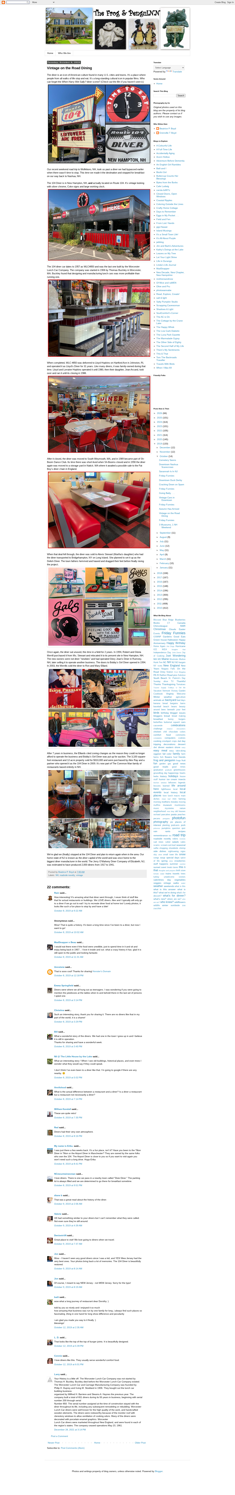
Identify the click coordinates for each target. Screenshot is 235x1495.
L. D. (57, 1337)
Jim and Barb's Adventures (169, 246)
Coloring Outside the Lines (169, 204)
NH (57, 875)
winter (165, 905)
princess (156, 828)
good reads (160, 766)
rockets (182, 839)
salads (175, 842)
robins (175, 839)
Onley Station (166, 672)
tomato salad (158, 874)
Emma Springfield (63, 985)
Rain (57, 893)
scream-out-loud (168, 845)
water (183, 883)
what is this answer (164, 889)
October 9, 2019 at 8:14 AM (68, 1268)
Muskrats (174, 659)
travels (176, 873)
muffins (156, 805)
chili (165, 732)
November (165, 451)
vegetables (179, 880)
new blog (170, 811)
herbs (156, 776)
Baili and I (161, 168)
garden (162, 764)
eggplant (157, 754)
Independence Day (162, 652)
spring (164, 861)
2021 (160, 435)
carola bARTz (163, 190)
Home (50, 53)
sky (155, 854)
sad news (158, 842)
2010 (160, 608)
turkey (156, 877)
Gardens (167, 636)
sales (182, 842)
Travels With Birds (165, 364)
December (165, 447)
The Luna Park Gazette (168, 334)
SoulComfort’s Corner (167, 313)
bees (163, 710)
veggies (157, 883)
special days (172, 857)
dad (179, 741)
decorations (169, 744)
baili (56, 1297)
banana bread (160, 703)
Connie (58, 1356)
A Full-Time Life (164, 149)
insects (181, 779)
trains (168, 873)
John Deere (176, 652)
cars (183, 722)
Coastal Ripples (164, 200)
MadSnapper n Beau (65, 942)
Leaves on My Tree (166, 253)
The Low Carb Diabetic (168, 331)
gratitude (168, 770)
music (156, 808)
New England (171, 665)
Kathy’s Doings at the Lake (169, 249)
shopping (163, 848)
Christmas (159, 629)
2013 (160, 595)
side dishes (159, 851)
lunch (170, 796)
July (162, 541)
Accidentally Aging (165, 153)
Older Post (140, 1442)
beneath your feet (176, 710)
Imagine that (178, 649)
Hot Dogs (171, 646)
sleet (160, 855)
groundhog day (160, 773)
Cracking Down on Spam (171, 484)
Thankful (181, 681)
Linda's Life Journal (166, 265)
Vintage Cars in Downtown (167, 499)
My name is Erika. (63, 1146)
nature (182, 808)
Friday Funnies (166, 475)
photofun (178, 818)
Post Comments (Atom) (73, 1448)
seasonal (180, 845)
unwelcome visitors (175, 877)
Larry (57, 1374)
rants (167, 831)
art (163, 700)
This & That (162, 353)
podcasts (175, 825)
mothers (166, 802)
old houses (180, 811)
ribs (170, 836)
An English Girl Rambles (168, 164)
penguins (166, 818)
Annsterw (59, 967)
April (162, 554)
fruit (183, 760)
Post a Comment (59, 1436)
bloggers (157, 716)
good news (179, 763)
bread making (178, 716)
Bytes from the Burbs (167, 182)
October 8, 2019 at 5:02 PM (68, 1077)
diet (155, 747)
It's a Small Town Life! (167, 234)
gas (169, 764)
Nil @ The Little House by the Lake (73, 1056)
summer (174, 864)
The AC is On (163, 317)
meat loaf (166, 799)
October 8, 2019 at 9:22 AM (68, 910)
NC (164, 662)
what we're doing (167, 892)
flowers (168, 757)
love (165, 796)
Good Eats (179, 636)
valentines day (162, 880)
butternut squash (172, 722)
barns (182, 703)
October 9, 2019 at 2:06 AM (68, 1204)
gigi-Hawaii (161, 227)
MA (155, 659)
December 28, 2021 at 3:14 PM (70, 1429)
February (165, 563)
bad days (181, 700)
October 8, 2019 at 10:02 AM (68, 932)
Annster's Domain (102, 971)
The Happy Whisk (165, 327)
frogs (178, 760)
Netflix (160, 666)
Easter (182, 629)
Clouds (172, 629)
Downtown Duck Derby (170, 480)
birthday (165, 713)
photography (160, 821)
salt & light (161, 298)
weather (158, 886)
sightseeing (173, 851)
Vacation (157, 691)
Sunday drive (160, 681)
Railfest (163, 675)
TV (172, 681)
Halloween (173, 640)
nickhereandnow (164, 279)
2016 (160, 581)
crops (174, 741)
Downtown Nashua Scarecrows (168, 465)
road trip (178, 835)
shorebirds (173, 848)
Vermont (166, 691)
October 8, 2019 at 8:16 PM (68, 1136)
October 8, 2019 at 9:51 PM (68, 1185)
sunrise (182, 864)
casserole (157, 725)
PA (154, 675)
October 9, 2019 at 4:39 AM (68, 1225)
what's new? (159, 899)
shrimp (182, 848)
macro (177, 796)
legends (181, 783)
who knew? (167, 902)
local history (170, 792)
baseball (157, 706)
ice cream (172, 779)
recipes (181, 831)
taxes (175, 867)
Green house (160, 640)
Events (156, 633)
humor (162, 779)
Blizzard (157, 620)
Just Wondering (175, 655)
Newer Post (53, 1442)
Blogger (159, 1471)
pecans (156, 818)
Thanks (157, 684)
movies (174, 802)
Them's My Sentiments (168, 350)
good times (178, 767)
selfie (155, 848)
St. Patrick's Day (177, 678)
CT (168, 623)
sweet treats (166, 867)
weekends (169, 886)
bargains (174, 703)
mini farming (178, 799)
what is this (180, 886)
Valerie (57, 1214)
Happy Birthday (176, 643)
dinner (161, 747)
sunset (156, 867)
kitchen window (160, 783)
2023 (160, 426)
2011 (159, 603)
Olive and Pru (163, 286)
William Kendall (62, 1109)
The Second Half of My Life (170, 346)
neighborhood (159, 811)
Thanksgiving (168, 684)
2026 (160, 413)
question (176, 828)
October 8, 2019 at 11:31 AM (68, 957)
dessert (181, 744)
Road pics (172, 675)
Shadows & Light (164, 309)
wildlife (156, 905)
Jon (56, 1254)
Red (56, 1127)
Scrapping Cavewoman (168, 305)
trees (183, 874)
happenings (173, 773)
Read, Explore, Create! (168, 294)
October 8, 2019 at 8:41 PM (68, 1164)
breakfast (158, 719)
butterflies (158, 722)
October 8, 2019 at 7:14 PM (68, 1099)
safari (167, 842)
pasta (174, 814)
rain (155, 831)
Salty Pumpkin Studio (167, 301)
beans (174, 706)
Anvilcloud (60, 1087)
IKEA (164, 649)
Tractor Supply (159, 688)
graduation (158, 770)
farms (156, 757)
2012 (160, 599)
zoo (183, 905)
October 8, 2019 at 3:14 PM (68, 1000)
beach (166, 706)
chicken (157, 731)
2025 (160, 417)
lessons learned (161, 786)
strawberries (179, 861)
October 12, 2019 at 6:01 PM (68, 1364)
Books (156, 623)
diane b (58, 1195)
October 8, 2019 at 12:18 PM (68, 975)
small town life (170, 854)
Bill (56, 1031)
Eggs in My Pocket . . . (167, 215)
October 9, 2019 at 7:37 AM (68, 1244)
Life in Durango (164, 261)
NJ (173, 662)
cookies (181, 738)
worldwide (175, 905)
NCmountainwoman (65, 1174)
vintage (79, 875)
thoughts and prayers (167, 870)
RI (158, 675)
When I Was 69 (164, 367)
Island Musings (164, 230)
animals (157, 700)
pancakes (165, 814)
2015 (160, 586)
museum (167, 805)
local (175, 789)
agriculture (180, 697)
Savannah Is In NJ (168, 471)
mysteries (169, 808)
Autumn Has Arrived (169, 509)
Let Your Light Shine (166, 257)
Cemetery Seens (167, 460)
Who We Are (64, 53)
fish (161, 757)
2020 (160, 439)
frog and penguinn (164, 760)
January (164, 567)
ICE (155, 649)
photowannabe (163, 290)
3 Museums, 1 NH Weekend (168, 526)
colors (182, 732)
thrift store (180, 870)
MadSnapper (162, 268)
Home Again (159, 646)
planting (166, 825)
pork (183, 825)
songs (156, 858)
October (164, 456)
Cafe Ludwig (162, 186)
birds (156, 712)
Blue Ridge (168, 620)
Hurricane (180, 646)
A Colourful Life (164, 145)
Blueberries (180, 620)
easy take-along (177, 751)
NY (154, 666)
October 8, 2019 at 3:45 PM (68, 1046)
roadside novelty (67, 875)
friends (182, 757)
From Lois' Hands (165, 223)
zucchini (157, 908)
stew (171, 861)
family (176, 753)
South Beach (160, 678)
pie (171, 822)
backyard (170, 699)
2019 (160, 443)
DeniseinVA (60, 1235)
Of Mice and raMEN (166, 282)
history (163, 776)
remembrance (160, 835)
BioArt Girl (161, 172)
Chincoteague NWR (169, 626)
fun (155, 763)
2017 (160, 577)
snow (182, 854)
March (163, 559)
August (163, 537)
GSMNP (157, 637)
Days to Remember (166, 211)
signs (182, 851)
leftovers (172, 783)
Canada (181, 623)
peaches (181, 814)
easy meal (160, 750)
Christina (59, 1010)
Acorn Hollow (163, 157)
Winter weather (162, 697)
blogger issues (177, 713)
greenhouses (179, 770)
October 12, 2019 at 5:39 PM (68, 1346)
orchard (156, 814)
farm (183, 754)
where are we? (174, 899)
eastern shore (173, 747)
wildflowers (179, 902)
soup (162, 857)
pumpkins (166, 828)
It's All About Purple (166, 238)
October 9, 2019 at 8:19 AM (68, 1287)
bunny (171, 719)
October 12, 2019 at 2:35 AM (68, 1327)
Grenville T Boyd (168, 133)
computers (170, 738)
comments (180, 735)
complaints (157, 738)
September (166, 533)
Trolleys (171, 688)
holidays (173, 776)
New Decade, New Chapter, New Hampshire (170, 273)
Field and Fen (163, 219)
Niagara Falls (168, 669)
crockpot (166, 741)
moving (182, 802)
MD (159, 659)
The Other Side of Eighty (168, 342)
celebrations (178, 725)
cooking (157, 741)
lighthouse (166, 789)
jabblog (160, 242)
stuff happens (160, 864)
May (162, 550)
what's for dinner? (174, 895)
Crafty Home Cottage (167, 208)
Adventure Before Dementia (170, 160)
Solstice (181, 675)
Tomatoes (180, 684)
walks (176, 883)
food (175, 757)
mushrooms (180, 805)
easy (183, 747)
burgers (182, 719)
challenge (157, 729)
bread (167, 716)
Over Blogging (180, 672)
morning (157, 802)
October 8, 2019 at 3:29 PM (68, 1021)
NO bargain (180, 662)
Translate (177, 71)
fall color (167, 754)
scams (156, 845)
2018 (160, 573)
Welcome (181, 694)
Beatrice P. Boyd (168, 128)
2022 (160, 430)
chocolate (173, 732)
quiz (183, 828)
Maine (165, 659)
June (162, 546)
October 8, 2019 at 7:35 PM (68, 1117)
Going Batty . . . (167, 493)
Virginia (170, 693)
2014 (160, 590)
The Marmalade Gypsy (168, 338)
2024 (160, 422)
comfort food (162, 735)
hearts (182, 773)
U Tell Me (180, 688)
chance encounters (176, 729)
